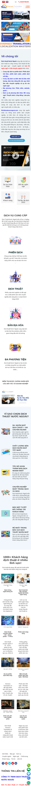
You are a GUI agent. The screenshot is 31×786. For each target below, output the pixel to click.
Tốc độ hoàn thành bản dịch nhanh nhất (19, 476)
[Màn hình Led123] (15, 386)
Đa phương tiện (15, 348)
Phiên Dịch (15, 241)
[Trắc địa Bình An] (5, 386)
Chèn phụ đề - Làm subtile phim (7, 724)
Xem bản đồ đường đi (17, 120)
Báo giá (12, 761)
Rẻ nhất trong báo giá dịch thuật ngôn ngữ (20, 537)
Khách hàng (7, 189)
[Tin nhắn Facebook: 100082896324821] (29, 774)
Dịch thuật (15, 277)
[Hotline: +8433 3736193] (29, 765)
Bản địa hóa (16, 313)
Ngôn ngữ (16, 763)
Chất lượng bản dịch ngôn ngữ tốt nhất (20, 455)
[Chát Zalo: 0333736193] (29, 778)
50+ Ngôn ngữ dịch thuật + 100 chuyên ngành (20, 435)
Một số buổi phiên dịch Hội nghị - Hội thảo (23, 682)
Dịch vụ (18, 761)
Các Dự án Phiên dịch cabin (23, 724)
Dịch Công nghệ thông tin (8, 598)
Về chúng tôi (9, 35)
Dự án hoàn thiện (7, 169)
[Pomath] (25, 386)
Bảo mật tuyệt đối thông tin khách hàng (19, 517)
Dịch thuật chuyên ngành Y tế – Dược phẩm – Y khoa (8, 641)
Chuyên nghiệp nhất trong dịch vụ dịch (20, 496)
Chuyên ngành (6, 763)
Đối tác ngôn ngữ (23, 169)
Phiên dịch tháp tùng (23, 639)
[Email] (16, 2)
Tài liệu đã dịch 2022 (23, 190)
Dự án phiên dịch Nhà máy (7, 681)
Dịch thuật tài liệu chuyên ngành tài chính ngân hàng (23, 599)
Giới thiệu (5, 761)
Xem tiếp (14, 116)
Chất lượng (24, 763)
